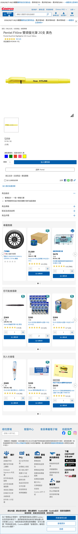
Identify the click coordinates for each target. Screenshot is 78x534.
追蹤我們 (67, 429)
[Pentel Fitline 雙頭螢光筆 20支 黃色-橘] (15, 156)
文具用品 (16, 29)
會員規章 (27, 513)
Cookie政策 (43, 511)
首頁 (3, 29)
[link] (65, 180)
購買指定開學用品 (27, 20)
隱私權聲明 (32, 511)
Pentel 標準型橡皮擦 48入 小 (37, 390)
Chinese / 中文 (60, 9)
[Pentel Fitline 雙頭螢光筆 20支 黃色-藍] (6, 156)
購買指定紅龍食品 (23, 2)
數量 (5, 162)
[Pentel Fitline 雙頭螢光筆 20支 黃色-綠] (11, 156)
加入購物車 (45, 162)
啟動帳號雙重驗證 (57, 443)
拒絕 (61, 529)
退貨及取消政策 (39, 513)
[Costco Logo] (8, 9)
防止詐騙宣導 (21, 443)
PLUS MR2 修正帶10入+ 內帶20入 (14, 390)
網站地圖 (11, 511)
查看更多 (61, 523)
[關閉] (76, 21)
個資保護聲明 (65, 511)
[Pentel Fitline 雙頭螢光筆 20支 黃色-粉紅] (20, 156)
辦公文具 (9, 29)
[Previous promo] (3, 254)
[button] (49, 14)
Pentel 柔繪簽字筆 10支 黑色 (13, 324)
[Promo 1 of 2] (38, 283)
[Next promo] (75, 254)
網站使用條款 (21, 511)
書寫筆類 (24, 29)
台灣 (71, 9)
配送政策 (50, 513)
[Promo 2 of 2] (40, 283)
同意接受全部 (61, 518)
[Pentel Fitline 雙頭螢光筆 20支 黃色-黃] (24, 156)
